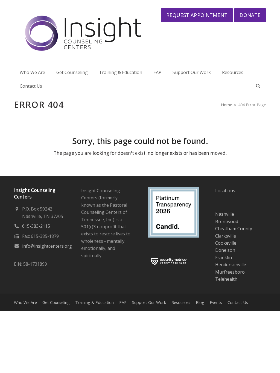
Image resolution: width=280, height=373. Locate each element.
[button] (258, 86)
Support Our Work (149, 302)
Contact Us (238, 302)
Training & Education (94, 302)
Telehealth (226, 279)
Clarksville (225, 236)
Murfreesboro (230, 272)
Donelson (225, 250)
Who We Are (25, 302)
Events (216, 302)
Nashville (224, 214)
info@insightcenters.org (47, 246)
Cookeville (225, 243)
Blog (200, 302)
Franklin (223, 257)
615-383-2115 (36, 226)
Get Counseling (56, 302)
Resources (180, 302)
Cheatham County (233, 229)
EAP (123, 302)
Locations (225, 191)
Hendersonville (230, 265)
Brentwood (226, 221)
